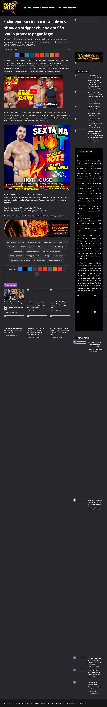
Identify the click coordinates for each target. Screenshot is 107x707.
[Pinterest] (37, 55)
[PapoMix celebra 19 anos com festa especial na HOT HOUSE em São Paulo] (14, 321)
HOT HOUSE (62, 7)
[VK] (47, 55)
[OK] (52, 55)
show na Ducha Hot (52, 251)
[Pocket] (57, 55)
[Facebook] (17, 55)
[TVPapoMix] (10, 7)
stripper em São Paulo (55, 256)
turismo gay (40, 260)
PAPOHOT (53, 7)
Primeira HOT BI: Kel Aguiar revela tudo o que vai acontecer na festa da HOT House (58, 304)
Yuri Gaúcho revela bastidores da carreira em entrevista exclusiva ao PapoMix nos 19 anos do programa (36, 304)
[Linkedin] (27, 55)
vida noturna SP (56, 260)
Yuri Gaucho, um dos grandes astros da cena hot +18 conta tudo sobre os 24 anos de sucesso (59, 331)
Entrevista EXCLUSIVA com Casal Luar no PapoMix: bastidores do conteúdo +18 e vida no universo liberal (36, 331)
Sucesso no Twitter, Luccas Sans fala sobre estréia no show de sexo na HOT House (95, 673)
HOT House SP (28, 247)
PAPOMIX (23, 7)
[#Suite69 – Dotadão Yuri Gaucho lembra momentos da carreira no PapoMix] (80, 661)
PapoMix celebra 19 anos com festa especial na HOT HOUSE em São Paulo (13, 330)
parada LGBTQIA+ (58, 247)
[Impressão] (37, 274)
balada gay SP (34, 242)
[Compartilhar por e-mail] (65, 269)
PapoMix (42, 247)
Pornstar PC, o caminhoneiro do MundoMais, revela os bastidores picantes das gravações (94, 687)
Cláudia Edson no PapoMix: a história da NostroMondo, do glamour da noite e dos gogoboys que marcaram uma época (13, 305)
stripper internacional (21, 260)
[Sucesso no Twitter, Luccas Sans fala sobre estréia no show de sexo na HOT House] (80, 673)
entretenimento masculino (56, 242)
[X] (22, 55)
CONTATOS (72, 7)
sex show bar (33, 251)
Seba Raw (19, 251)
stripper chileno (33, 256)
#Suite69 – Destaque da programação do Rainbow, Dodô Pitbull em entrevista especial (95, 345)
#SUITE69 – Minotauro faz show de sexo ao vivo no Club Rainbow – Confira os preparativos (95, 503)
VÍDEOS (45, 7)
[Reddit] (42, 55)
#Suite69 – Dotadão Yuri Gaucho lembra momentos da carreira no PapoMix (95, 661)
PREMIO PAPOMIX (34, 7)
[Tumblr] (32, 55)
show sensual (16, 256)
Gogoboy (12, 247)
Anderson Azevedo (16, 242)
